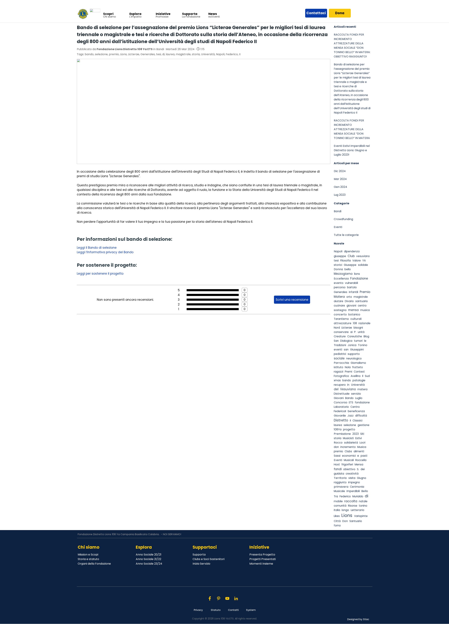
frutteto (357, 367)
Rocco (338, 443)
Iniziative (163, 14)
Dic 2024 (340, 171)
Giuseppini (357, 349)
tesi (158, 54)
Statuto (216, 610)
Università (208, 54)
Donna (338, 269)
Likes (337, 516)
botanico (354, 314)
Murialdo (357, 496)
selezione (101, 54)
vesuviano (363, 256)
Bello (364, 491)
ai (351, 332)
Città (337, 521)
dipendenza (352, 251)
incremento (348, 447)
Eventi (338, 227)
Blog (366, 336)
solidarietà (351, 442)
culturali (355, 319)
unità (361, 332)
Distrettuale (342, 393)
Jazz (350, 415)
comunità (340, 505)
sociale (339, 358)
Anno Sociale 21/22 (148, 559)
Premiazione (342, 434)
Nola (348, 367)
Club (351, 256)
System (251, 610)
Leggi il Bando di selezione (97, 247)
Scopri (108, 14)
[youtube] (227, 598)
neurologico (354, 358)
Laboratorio (341, 407)
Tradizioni (340, 345)
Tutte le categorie (346, 235)
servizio (356, 393)
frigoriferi (347, 464)
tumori (358, 341)
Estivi (358, 438)
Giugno (361, 478)
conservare (341, 332)
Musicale (339, 491)
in (348, 385)
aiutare (338, 301)
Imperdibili (353, 491)
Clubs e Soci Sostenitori (208, 559)
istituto (338, 367)
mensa (353, 310)
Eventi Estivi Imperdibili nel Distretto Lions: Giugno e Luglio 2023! (352, 150)
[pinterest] (218, 598)
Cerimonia (357, 487)
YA (364, 260)
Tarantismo (341, 319)
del (336, 389)
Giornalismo (358, 363)
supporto (354, 354)
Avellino (356, 376)
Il (362, 376)
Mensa (359, 464)
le (365, 341)
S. (358, 469)
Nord (337, 327)
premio (114, 54)
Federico (232, 54)
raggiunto (340, 482)
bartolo (352, 287)
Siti (362, 434)
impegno (354, 482)
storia (196, 54)
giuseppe (340, 256)
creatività (352, 473)
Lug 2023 (340, 195)
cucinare (339, 305)
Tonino (362, 345)
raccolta (350, 501)
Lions (123, 54)
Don (345, 521)
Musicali (349, 460)
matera (362, 389)
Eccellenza (341, 279)
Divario (349, 301)
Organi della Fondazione (94, 564)
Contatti (233, 610)
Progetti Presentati (262, 559)
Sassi (337, 456)
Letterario (357, 510)
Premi (348, 371)
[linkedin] (236, 598)
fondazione (362, 402)
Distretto (341, 420)
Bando (349, 398)
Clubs (348, 451)
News (212, 14)
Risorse (352, 505)
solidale (363, 265)
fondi (338, 469)
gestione (363, 425)
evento (338, 283)
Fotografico (341, 376)
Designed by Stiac (358, 619)
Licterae (133, 54)
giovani (351, 306)
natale (363, 501)
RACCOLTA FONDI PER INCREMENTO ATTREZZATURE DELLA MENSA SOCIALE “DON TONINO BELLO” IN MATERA (352, 129)
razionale (364, 323)
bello (347, 269)
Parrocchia (341, 363)
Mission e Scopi (88, 555)
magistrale (183, 54)
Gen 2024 (340, 187)
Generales (147, 54)
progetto (349, 429)
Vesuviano (348, 389)
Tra (336, 496)
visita (351, 478)
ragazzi (338, 371)
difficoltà (361, 415)
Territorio (340, 478)
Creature (340, 336)
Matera (339, 296)
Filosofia (345, 260)
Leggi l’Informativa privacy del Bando (105, 252)
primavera (341, 487)
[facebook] (210, 598)
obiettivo (349, 469)
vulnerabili (351, 283)
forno (337, 525)
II (239, 54)
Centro (355, 407)
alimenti (359, 451)
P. (355, 332)
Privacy (198, 610)
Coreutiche (354, 336)
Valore (356, 260)
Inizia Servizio (201, 564)
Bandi (337, 211)
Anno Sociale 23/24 (149, 564)
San (336, 341)
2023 (355, 434)
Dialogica (346, 341)
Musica (361, 447)
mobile (338, 501)
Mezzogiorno (343, 274)
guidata (339, 474)
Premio (365, 292)
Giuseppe (350, 265)
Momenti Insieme (261, 564)
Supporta (189, 14)
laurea (170, 54)
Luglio (358, 398)
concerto (340, 314)
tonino (363, 505)
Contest (359, 371)
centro (362, 305)
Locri (362, 442)
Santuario (355, 521)
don (336, 447)
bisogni (358, 327)
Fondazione (359, 278)
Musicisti (348, 438)
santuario (361, 301)
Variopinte (361, 516)
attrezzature (342, 323)
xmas (337, 380)
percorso (340, 287)
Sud (367, 376)
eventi (338, 349)
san (346, 349)
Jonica (352, 345)
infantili (353, 292)
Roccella (360, 460)
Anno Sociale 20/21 (148, 555)
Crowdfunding (343, 219)
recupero (340, 385)
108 (355, 323)
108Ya (337, 429)
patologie (359, 380)
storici (338, 265)
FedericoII (340, 411)
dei (363, 469)
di (163, 54)
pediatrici (340, 354)
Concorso (340, 402)
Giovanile (340, 415)
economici (349, 456)
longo (345, 510)
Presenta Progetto (262, 555)
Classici (357, 420)
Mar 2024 (340, 179)
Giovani (339, 398)
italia (337, 510)
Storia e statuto (88, 559)
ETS (351, 402)
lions (357, 274)
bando (89, 54)
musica (365, 310)
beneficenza (356, 411)
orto (349, 297)
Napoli (220, 54)
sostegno (340, 310)
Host (337, 464)
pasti (364, 456)
